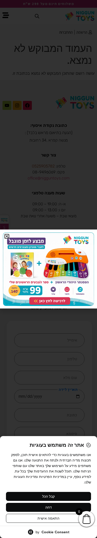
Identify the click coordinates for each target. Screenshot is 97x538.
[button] (7, 236)
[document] (48, 269)
